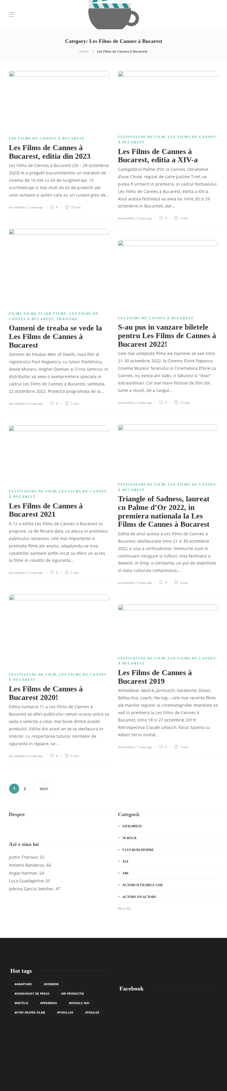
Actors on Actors (139, 897)
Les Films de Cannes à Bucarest (47, 138)
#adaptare (23, 984)
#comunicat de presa (31, 993)
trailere (67, 319)
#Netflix (21, 1003)
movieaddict (17, 207)
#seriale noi (79, 1003)
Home (84, 51)
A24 (125, 861)
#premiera (48, 1003)
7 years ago (144, 747)
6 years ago (35, 756)
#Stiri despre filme (29, 1012)
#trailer (92, 1012)
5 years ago (35, 572)
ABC (125, 873)
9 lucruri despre (138, 850)
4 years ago (35, 403)
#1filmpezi (132, 826)
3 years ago (35, 207)
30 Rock (129, 838)
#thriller (65, 1012)
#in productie (72, 993)
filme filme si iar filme (38, 313)
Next (44, 789)
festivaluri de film (141, 137)
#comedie (51, 984)
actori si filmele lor (142, 885)
